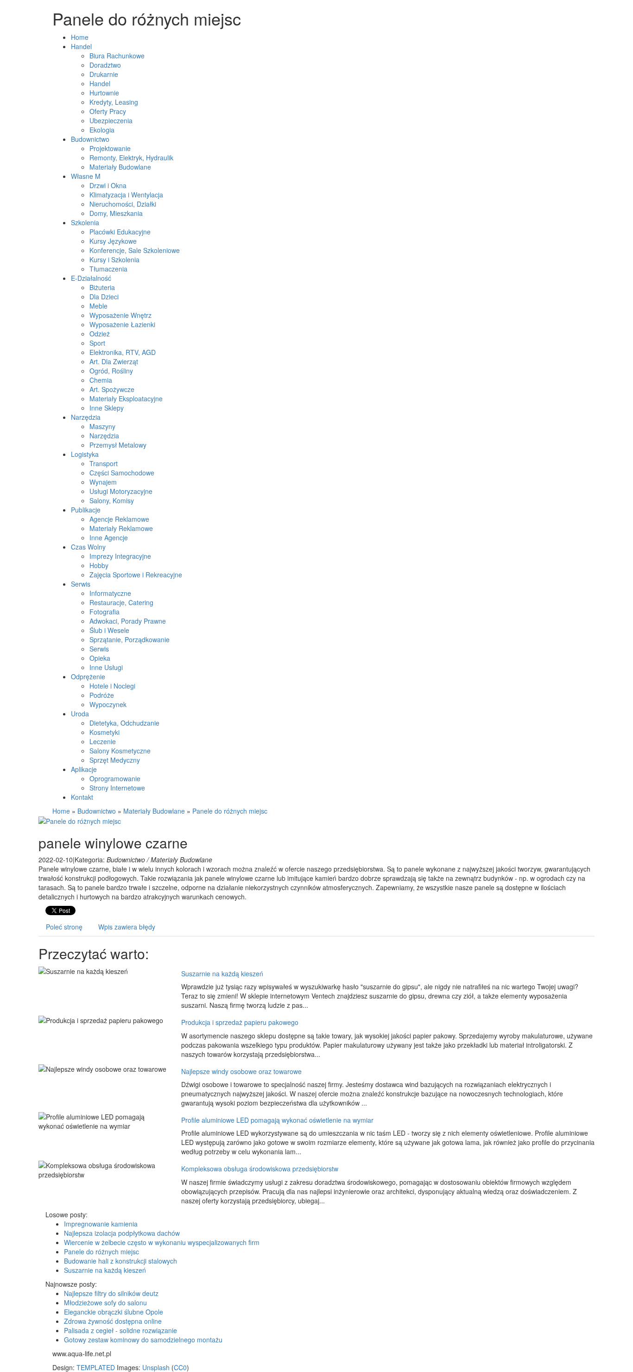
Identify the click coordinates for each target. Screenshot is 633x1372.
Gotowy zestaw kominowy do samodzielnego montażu (143, 1339)
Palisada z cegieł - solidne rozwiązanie (120, 1330)
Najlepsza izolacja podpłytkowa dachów (122, 1233)
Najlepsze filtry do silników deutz (111, 1293)
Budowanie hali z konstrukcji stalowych (120, 1260)
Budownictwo (96, 811)
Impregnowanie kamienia (101, 1223)
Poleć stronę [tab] (64, 926)
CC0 (180, 1367)
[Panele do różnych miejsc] (79, 820)
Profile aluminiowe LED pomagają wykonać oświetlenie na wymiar (277, 1120)
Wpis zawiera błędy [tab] (126, 926)
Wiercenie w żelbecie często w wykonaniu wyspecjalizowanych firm (162, 1242)
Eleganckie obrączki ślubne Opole (113, 1311)
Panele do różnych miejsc (229, 811)
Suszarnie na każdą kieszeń (222, 973)
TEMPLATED (95, 1367)
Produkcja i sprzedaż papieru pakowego (239, 1022)
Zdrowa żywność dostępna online (113, 1321)
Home (61, 811)
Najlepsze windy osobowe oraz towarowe (241, 1071)
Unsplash (156, 1367)
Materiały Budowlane (154, 811)
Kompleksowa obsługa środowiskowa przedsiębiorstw (259, 1168)
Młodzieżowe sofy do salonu (105, 1302)
